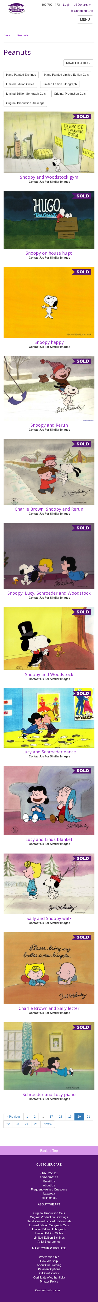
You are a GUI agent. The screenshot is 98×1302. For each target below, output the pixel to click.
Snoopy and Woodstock (49, 674)
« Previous (13, 1116)
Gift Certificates (49, 1273)
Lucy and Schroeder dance (49, 752)
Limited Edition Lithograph (60, 84)
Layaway (49, 1193)
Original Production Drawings (25, 103)
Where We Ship (49, 1257)
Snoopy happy (49, 342)
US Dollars (81, 5)
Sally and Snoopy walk (49, 918)
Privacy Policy (49, 1281)
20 (79, 1116)
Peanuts (22, 35)
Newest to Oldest (77, 63)
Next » (48, 1124)
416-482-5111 (49, 1173)
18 (60, 1116)
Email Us (49, 1181)
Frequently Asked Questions (49, 1189)
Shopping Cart (83, 11)
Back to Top (49, 1151)
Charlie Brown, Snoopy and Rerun (49, 509)
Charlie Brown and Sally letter (49, 1008)
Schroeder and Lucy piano (49, 1094)
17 (51, 1116)
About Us (49, 1185)
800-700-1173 (49, 1177)
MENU (85, 19)
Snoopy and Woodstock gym (49, 177)
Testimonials (49, 1197)
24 (26, 1124)
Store (7, 35)
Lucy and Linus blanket (49, 839)
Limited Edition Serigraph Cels (26, 93)
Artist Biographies (49, 1241)
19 (70, 1116)
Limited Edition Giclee (20, 84)
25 (36, 1124)
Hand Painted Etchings (21, 74)
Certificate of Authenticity (49, 1277)
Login (66, 5)
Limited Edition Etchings (49, 1237)
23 (17, 1124)
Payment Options (49, 1269)
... (43, 1116)
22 (8, 1124)
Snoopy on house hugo (49, 253)
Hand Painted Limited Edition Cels (66, 74)
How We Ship (49, 1261)
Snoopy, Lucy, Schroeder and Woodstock (49, 593)
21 (88, 1116)
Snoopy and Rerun (49, 425)
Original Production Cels (70, 93)
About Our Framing (49, 1265)
